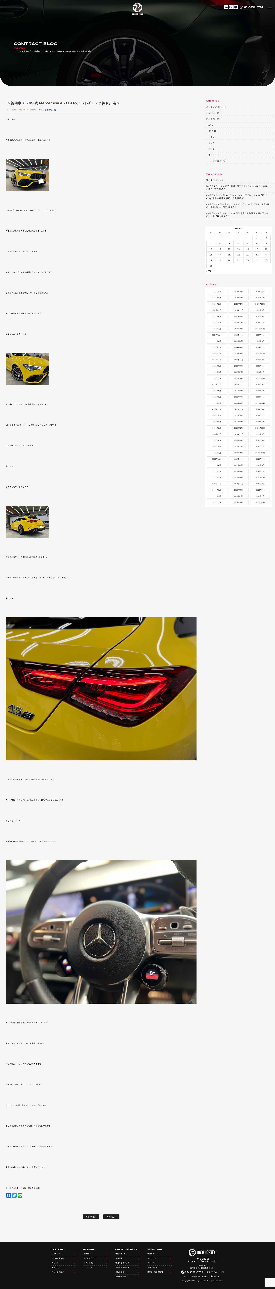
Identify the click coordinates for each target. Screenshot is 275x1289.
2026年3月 (260, 297)
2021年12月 (260, 403)
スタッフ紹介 (89, 1263)
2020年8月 (217, 440)
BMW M (212, 130)
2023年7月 (238, 366)
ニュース (55, 1263)
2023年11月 (216, 359)
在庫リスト (226, 7)
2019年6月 (260, 465)
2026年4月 (238, 297)
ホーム (16, 51)
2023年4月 (238, 372)
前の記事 (91, 1216)
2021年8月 (217, 415)
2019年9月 (260, 459)
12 (229, 249)
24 (211, 260)
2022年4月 (238, 397)
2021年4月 (238, 421)
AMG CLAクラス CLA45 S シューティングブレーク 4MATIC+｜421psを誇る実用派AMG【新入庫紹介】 (237, 197)
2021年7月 (238, 415)
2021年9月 (260, 409)
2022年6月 (260, 390)
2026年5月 (217, 297)
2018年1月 (238, 502)
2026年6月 (260, 291)
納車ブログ (26, 51)
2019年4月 (238, 471)
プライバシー (152, 1263)
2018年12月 (260, 477)
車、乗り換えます (214, 180)
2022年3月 (260, 397)
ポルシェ (212, 148)
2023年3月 (260, 372)
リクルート (151, 1258)
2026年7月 (238, 291)
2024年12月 (260, 329)
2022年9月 (260, 384)
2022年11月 (216, 384)
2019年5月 (217, 471)
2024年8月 (217, 341)
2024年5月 (217, 347)
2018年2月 (217, 502)
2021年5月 (217, 421)
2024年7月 (238, 341)
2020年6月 (260, 440)
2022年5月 (217, 397)
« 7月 (208, 270)
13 (238, 249)
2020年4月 (238, 446)
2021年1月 (238, 428)
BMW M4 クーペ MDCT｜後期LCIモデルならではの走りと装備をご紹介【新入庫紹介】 (237, 188)
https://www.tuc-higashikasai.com (205, 1276)
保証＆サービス (121, 1253)
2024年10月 (238, 335)
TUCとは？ (88, 1267)
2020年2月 (217, 453)
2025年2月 (217, 329)
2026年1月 (238, 304)
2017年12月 (260, 502)
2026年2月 (217, 304)
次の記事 (110, 1216)
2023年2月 (217, 378)
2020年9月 (260, 434)
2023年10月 (238, 359)
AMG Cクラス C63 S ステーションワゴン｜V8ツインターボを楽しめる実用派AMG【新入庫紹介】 (238, 206)
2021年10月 (238, 409)
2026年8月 (217, 291)
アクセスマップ (90, 1258)
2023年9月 (260, 359)
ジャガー (212, 142)
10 (211, 249)
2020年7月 (238, 440)
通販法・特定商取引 (155, 1272)
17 (211, 254)
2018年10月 (238, 484)
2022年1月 (238, 403)
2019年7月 (238, 465)
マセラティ (213, 154)
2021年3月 (260, 421)
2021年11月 (216, 409)
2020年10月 (238, 434)
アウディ (212, 136)
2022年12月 (260, 378)
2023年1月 (238, 378)
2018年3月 (260, 496)
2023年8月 (217, 366)
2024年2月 (217, 353)
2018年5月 (217, 496)
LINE (235, 7)
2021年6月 (260, 415)
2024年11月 (216, 335)
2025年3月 (260, 322)
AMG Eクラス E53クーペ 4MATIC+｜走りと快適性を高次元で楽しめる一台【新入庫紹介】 (238, 215)
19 (229, 254)
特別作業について (122, 1263)
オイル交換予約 (58, 1258)
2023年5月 (217, 372)
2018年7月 (238, 490)
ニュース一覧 (212, 112)
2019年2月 (217, 477)
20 (238, 254)
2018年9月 (260, 484)
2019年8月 (217, 465)
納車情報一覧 (50, 109)
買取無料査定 (120, 1276)
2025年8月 (217, 316)
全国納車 (118, 1258)
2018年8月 (217, 490)
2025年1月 (238, 329)
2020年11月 (216, 434)
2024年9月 (260, 335)
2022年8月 (217, 390)
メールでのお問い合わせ (231, 7)
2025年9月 (260, 310)
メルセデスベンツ (216, 160)
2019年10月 (238, 459)
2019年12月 (260, 453)
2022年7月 (238, 390)
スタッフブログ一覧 (216, 106)
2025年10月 (238, 310)
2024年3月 (260, 347)
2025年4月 (238, 322)
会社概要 (150, 1253)
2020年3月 (260, 446)
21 (247, 254)
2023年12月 (260, 353)
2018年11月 (216, 484)
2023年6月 (260, 366)
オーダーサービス (122, 1267)
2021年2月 (217, 428)
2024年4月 (238, 347)
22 (257, 254)
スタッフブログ (58, 1272)
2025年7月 (238, 316)
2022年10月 (238, 384)
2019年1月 (238, 477)
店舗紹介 (87, 1253)
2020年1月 (238, 453)
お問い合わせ (152, 1267)
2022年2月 (217, 403)
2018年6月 (260, 490)
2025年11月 (216, 310)
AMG (41, 109)
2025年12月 (260, 304)
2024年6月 (260, 341)
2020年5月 (217, 446)
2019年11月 (216, 459)
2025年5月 (217, 322)
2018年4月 (238, 496)
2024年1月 (238, 353)
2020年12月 (260, 428)
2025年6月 (260, 316)
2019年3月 (260, 471)
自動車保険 (119, 1272)
